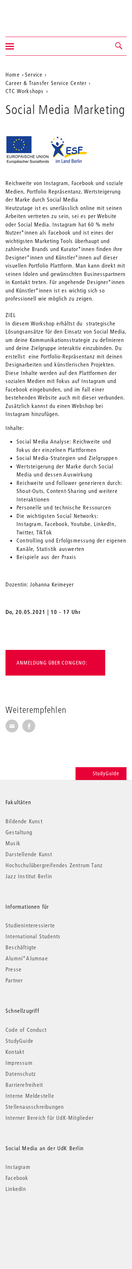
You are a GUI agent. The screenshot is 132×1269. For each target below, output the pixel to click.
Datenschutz (21, 1073)
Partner (14, 980)
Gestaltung (19, 832)
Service (34, 74)
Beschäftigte (21, 947)
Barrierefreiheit (24, 1084)
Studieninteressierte (30, 925)
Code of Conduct (26, 1029)
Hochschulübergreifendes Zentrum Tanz (54, 865)
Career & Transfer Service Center (46, 83)
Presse (14, 969)
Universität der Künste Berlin (34, 13)
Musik (13, 843)
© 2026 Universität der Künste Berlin (44, 1219)
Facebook (17, 1177)
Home (13, 74)
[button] (119, 46)
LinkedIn (16, 1188)
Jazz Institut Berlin (29, 876)
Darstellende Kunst (29, 854)
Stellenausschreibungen (35, 1106)
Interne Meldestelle (30, 1095)
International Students (33, 936)
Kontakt (15, 1051)
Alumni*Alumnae (27, 958)
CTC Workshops (25, 91)
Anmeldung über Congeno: (51, 662)
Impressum (19, 1062)
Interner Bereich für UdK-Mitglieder (50, 1117)
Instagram (18, 1166)
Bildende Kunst (24, 821)
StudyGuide (106, 773)
